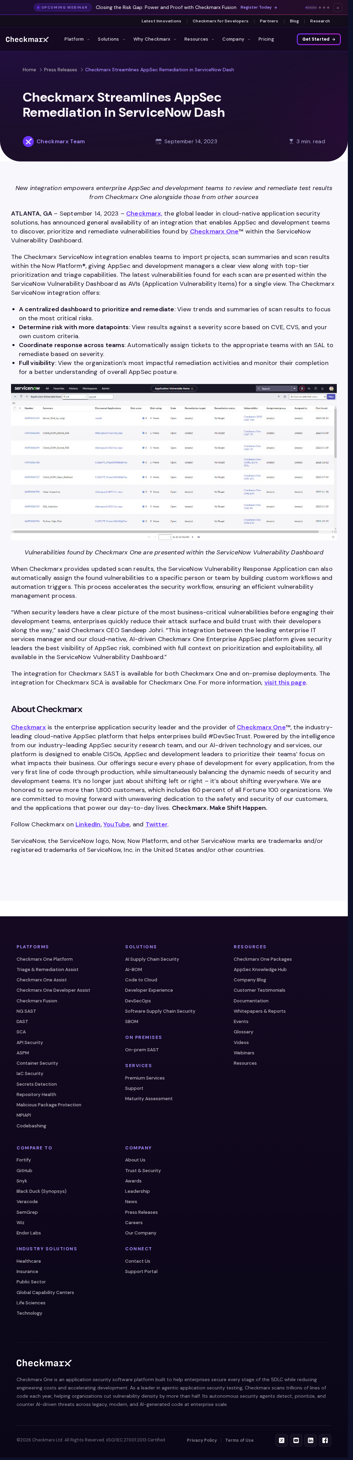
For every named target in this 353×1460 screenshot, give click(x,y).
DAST (22, 1021)
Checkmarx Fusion (37, 1001)
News (131, 1201)
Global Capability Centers (45, 1292)
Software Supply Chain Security (160, 1011)
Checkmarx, (144, 213)
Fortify (24, 1160)
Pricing (266, 39)
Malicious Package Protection (49, 1105)
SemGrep (27, 1212)
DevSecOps (138, 1001)
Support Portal (141, 1271)
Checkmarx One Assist (42, 980)
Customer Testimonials (259, 990)
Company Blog (250, 980)
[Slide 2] (320, 8)
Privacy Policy (202, 1440)
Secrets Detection (37, 1084)
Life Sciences (31, 1303)
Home (29, 69)
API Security (30, 1042)
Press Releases (60, 69)
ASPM (23, 1053)
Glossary (243, 1032)
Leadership (137, 1191)
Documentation (251, 1001)
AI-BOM (133, 969)
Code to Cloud (141, 980)
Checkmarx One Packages (263, 959)
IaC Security (30, 1073)
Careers (134, 1223)
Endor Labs (29, 1233)
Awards (133, 1181)
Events (241, 1021)
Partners (269, 21)
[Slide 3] (324, 8)
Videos (241, 1042)
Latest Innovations (162, 21)
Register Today (256, 7)
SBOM (131, 1021)
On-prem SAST (142, 1050)
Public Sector (31, 1282)
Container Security (37, 1063)
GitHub (24, 1171)
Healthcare (29, 1261)
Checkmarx (28, 727)
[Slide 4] (328, 8)
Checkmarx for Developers (221, 21)
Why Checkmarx (151, 39)
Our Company (141, 1233)
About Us (135, 1160)
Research (320, 21)
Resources (196, 39)
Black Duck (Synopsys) (42, 1191)
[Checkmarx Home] (27, 39)
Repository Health (36, 1094)
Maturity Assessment (149, 1099)
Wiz (20, 1223)
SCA (21, 1032)
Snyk (22, 1181)
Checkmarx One (214, 231)
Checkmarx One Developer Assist (53, 990)
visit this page (285, 682)
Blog (294, 21)
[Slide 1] (311, 8)
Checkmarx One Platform (45, 959)
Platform (74, 39)
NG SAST (26, 1011)
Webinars (244, 1053)
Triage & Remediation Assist (48, 969)
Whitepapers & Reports (260, 1011)
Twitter (156, 824)
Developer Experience (149, 990)
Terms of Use (239, 1440)
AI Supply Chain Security (152, 959)
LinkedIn (88, 824)
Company (233, 39)
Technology (29, 1313)
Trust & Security (143, 1171)
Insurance (27, 1271)
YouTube (116, 824)
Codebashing (31, 1126)
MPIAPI (24, 1115)
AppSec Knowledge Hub (260, 969)
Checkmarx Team (61, 141)
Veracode (27, 1201)
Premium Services (145, 1078)
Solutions (108, 39)
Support (134, 1088)
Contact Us (137, 1261)
